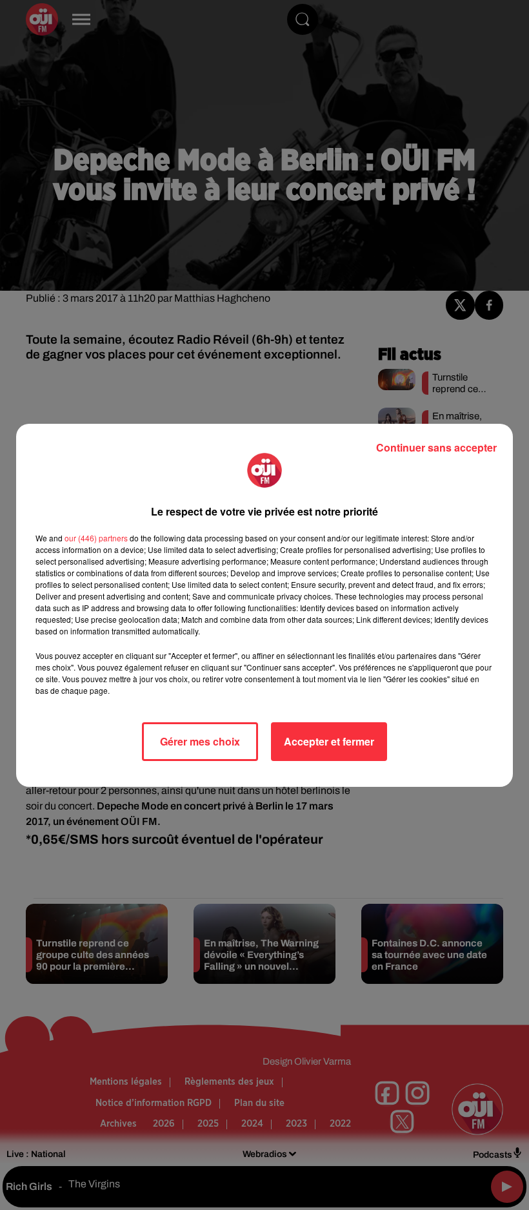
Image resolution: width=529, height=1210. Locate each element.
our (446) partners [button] (96, 537)
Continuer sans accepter (436, 447)
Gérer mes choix (200, 741)
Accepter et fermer (329, 741)
